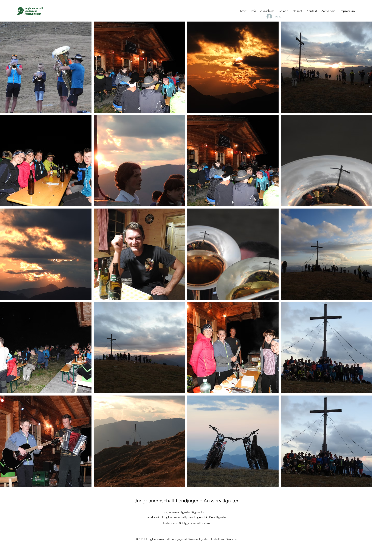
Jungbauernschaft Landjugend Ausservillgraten (187, 500)
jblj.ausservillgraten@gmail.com (186, 512)
